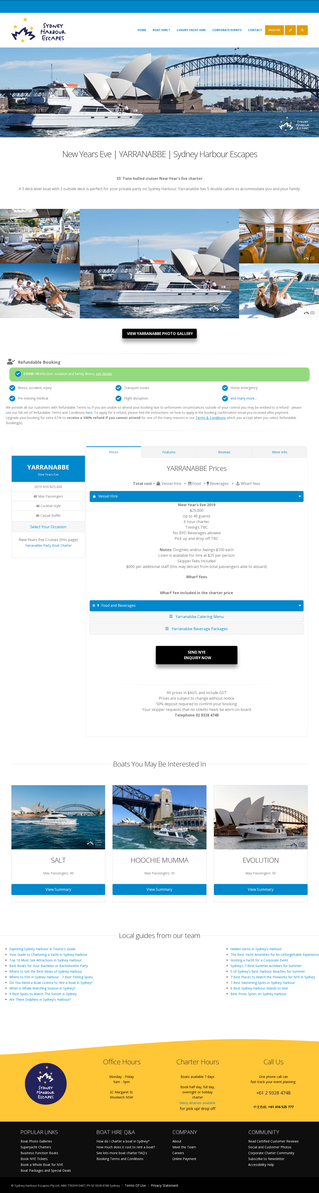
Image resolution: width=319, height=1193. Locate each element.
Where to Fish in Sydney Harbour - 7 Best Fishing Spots (51, 977)
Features (169, 452)
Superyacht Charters (36, 1147)
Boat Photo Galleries (36, 1141)
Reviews (224, 452)
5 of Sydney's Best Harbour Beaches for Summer (267, 971)
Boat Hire (160, 30)
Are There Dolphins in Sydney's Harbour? (40, 999)
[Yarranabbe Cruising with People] (40, 234)
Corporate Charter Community (271, 1153)
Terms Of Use (135, 1185)
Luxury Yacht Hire (191, 30)
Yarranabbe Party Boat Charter (48, 545)
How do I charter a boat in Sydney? (122, 1141)
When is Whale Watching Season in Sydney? (42, 988)
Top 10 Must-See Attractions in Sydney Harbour (45, 960)
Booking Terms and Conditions (119, 1159)
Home (142, 30)
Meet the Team (184, 1147)
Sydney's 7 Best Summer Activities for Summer (265, 966)
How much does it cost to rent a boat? (125, 1147)
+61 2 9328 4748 (273, 1093)
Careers (178, 1153)
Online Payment (184, 1159)
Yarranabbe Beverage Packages (199, 628)
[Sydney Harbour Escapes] (39, 29)
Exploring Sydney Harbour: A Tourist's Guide (42, 949)
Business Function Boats (39, 1153)
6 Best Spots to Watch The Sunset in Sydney (43, 994)
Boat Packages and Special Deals (46, 1170)
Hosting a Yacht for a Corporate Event (259, 960)
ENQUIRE (274, 30)
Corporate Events (226, 30)
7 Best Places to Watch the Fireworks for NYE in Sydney (272, 977)
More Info (279, 452)
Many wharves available (198, 1103)
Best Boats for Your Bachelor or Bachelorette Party (48, 966)
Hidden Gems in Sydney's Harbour (256, 949)
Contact (255, 30)
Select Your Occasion (48, 526)
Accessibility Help (261, 1164)
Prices (113, 452)
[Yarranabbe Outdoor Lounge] (279, 288)
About (176, 1141)
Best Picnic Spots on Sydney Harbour (258, 994)
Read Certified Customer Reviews (273, 1141)
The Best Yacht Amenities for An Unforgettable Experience (274, 954)
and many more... (243, 398)
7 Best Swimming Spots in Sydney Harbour (262, 982)
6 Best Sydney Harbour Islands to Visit (259, 988)
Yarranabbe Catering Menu (199, 616)
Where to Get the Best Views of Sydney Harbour (45, 971)
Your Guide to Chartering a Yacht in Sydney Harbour (48, 954)
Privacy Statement (164, 1185)
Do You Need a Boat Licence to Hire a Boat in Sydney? (50, 982)
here (89, 412)
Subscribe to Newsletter (266, 1159)
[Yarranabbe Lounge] (279, 234)
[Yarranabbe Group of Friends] (40, 288)
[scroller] (311, 1187)
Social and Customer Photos (269, 1147)
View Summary (58, 889)
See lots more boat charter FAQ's (121, 1153)
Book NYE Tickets (34, 1159)
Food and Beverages (118, 605)
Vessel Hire (108, 496)
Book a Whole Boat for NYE (42, 1164)
